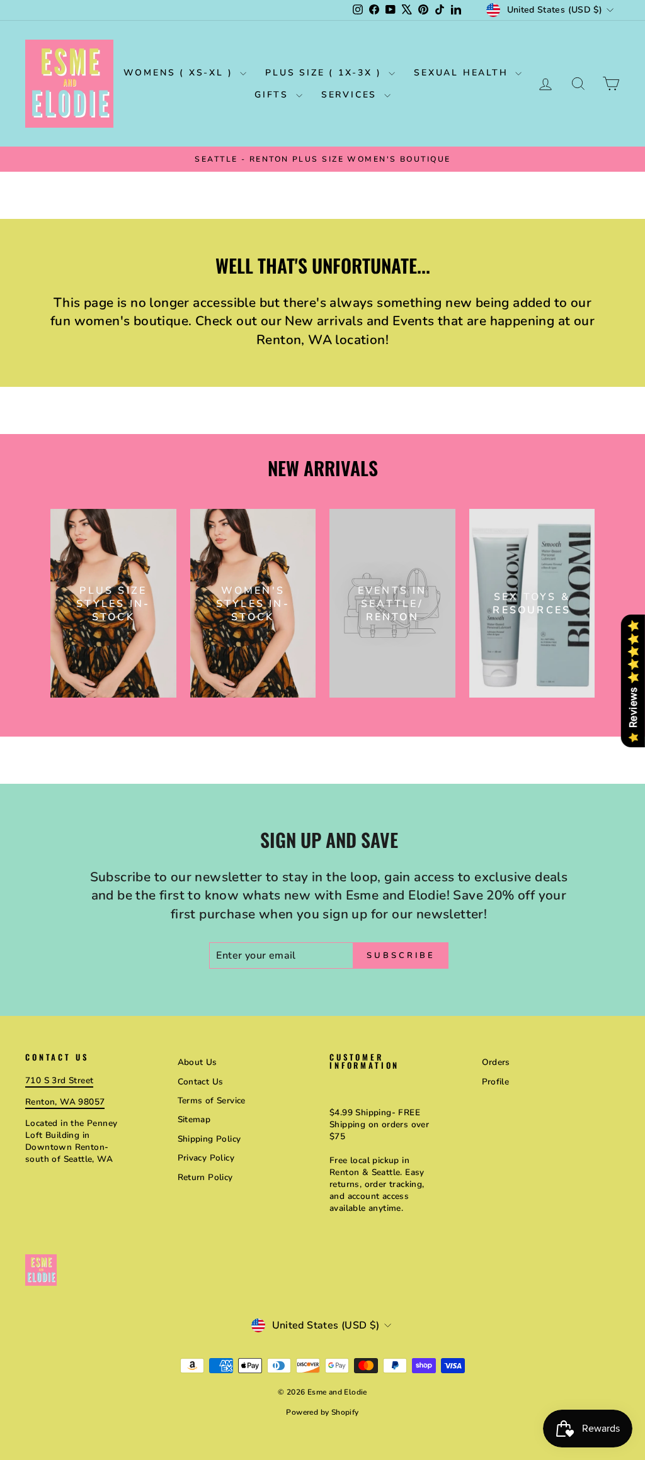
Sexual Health (463, 73)
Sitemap (194, 1119)
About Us (197, 1062)
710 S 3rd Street (59, 1080)
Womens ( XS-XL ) (180, 73)
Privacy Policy (206, 1158)
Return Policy (205, 1177)
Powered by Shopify (322, 1412)
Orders (496, 1062)
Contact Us (201, 1082)
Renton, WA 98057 (65, 1102)
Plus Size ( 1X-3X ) (325, 73)
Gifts (273, 95)
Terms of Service (212, 1100)
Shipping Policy (209, 1139)
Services (351, 95)
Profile (496, 1082)
